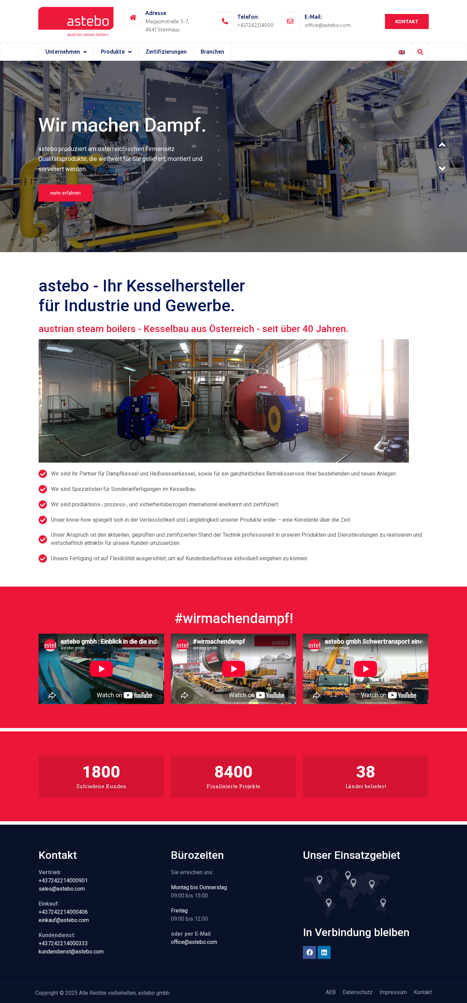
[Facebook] (309, 952)
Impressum (393, 992)
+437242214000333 (63, 943)
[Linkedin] (324, 952)
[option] (233, 156)
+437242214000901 (63, 880)
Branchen (212, 52)
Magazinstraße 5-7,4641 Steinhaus (167, 25)
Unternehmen (62, 52)
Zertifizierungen (166, 52)
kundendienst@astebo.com (71, 951)
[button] (420, 52)
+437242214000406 (63, 912)
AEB (331, 992)
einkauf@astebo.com (64, 920)
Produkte (113, 52)
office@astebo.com (328, 25)
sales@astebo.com (62, 888)
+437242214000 (255, 25)
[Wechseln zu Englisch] (401, 51)
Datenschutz (358, 992)
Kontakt (423, 992)
